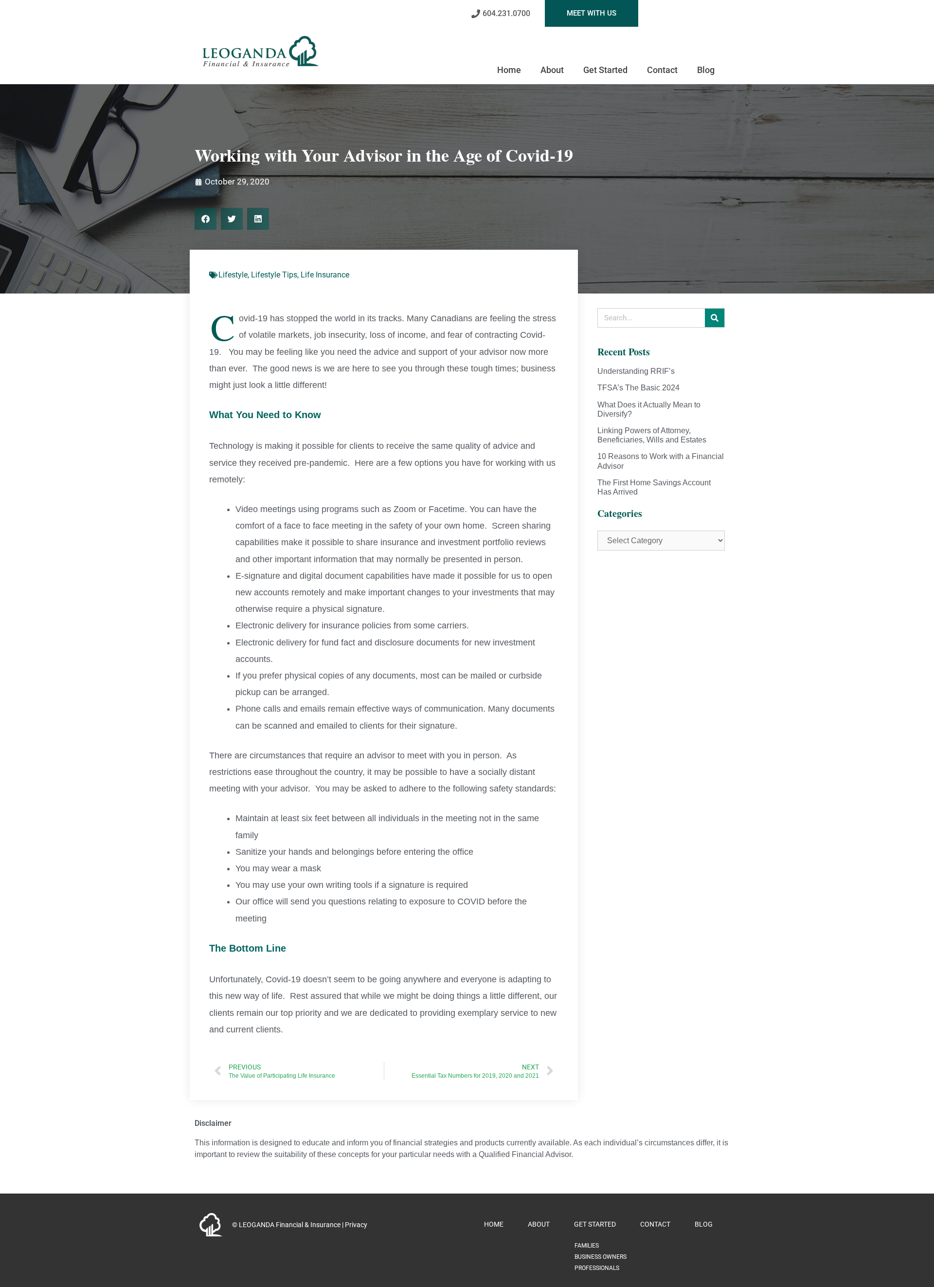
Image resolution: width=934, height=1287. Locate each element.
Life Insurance (325, 274)
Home (509, 70)
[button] (205, 219)
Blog (706, 70)
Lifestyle (233, 274)
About (552, 70)
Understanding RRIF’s (636, 371)
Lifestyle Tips (274, 274)
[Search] (714, 318)
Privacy (356, 1225)
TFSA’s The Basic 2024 (638, 388)
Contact (662, 70)
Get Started (605, 70)
